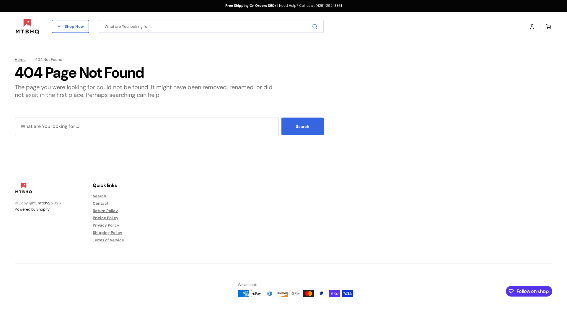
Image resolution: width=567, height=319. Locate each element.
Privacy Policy (106, 225)
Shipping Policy (107, 232)
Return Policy (105, 210)
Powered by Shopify (32, 209)
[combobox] (211, 26)
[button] (532, 26)
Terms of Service (108, 239)
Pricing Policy (105, 217)
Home (20, 59)
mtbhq (44, 203)
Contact (101, 203)
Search (302, 126)
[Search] (316, 26)
